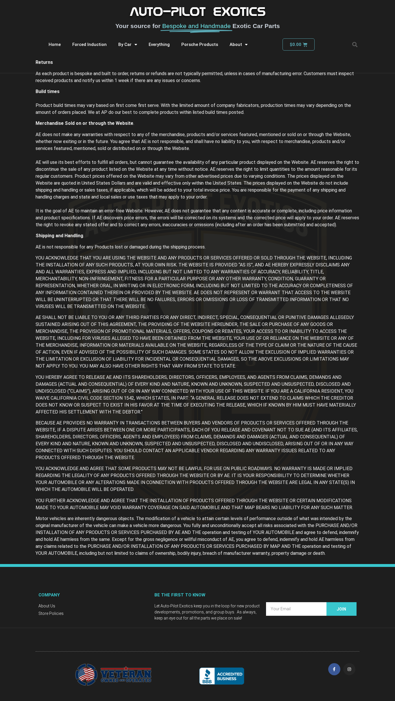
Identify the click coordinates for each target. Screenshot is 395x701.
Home (55, 44)
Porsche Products (199, 44)
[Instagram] (349, 669)
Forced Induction (89, 44)
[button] (355, 44)
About (236, 44)
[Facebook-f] (334, 669)
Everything (159, 44)
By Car (125, 44)
